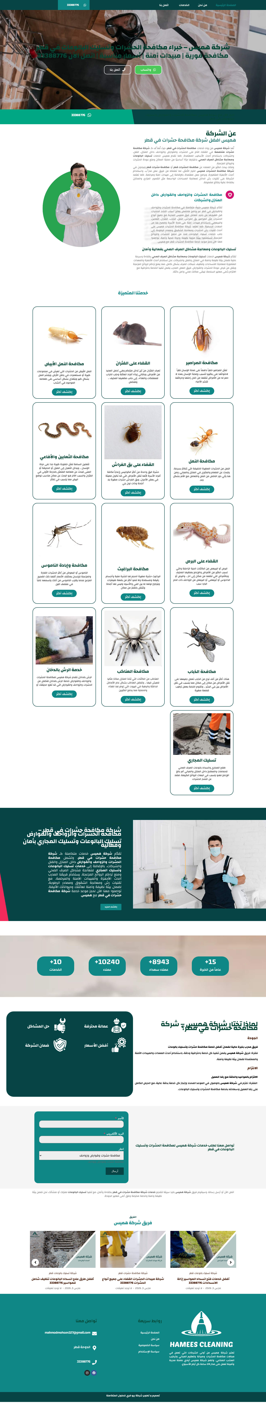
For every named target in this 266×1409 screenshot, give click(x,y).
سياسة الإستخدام (148, 1351)
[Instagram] (87, 1373)
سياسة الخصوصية (148, 1345)
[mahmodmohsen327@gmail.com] (94, 1333)
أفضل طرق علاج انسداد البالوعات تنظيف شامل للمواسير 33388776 (133, 1281)
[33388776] (94, 1362)
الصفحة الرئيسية (226, 5)
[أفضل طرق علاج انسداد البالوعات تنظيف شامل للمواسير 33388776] (133, 1249)
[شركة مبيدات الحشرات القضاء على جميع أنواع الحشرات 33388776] (203, 1249)
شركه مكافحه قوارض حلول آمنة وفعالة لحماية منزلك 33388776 (62, 1281)
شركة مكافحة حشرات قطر (203, 1273)
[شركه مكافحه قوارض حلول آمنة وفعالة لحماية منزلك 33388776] (63, 1249)
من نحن (202, 5)
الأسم (119, 1118)
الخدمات (184, 5)
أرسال (114, 1171)
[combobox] (106, 1161)
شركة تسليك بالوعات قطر (133, 1273)
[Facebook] (94, 1373)
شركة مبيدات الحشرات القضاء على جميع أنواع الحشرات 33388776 (203, 1281)
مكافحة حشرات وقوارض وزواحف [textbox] (106, 1161)
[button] (35, 1262)
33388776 (83, 1361)
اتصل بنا (164, 5)
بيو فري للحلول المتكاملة (120, 1395)
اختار (121, 1148)
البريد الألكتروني (114, 1133)
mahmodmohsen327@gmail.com (67, 1332)
